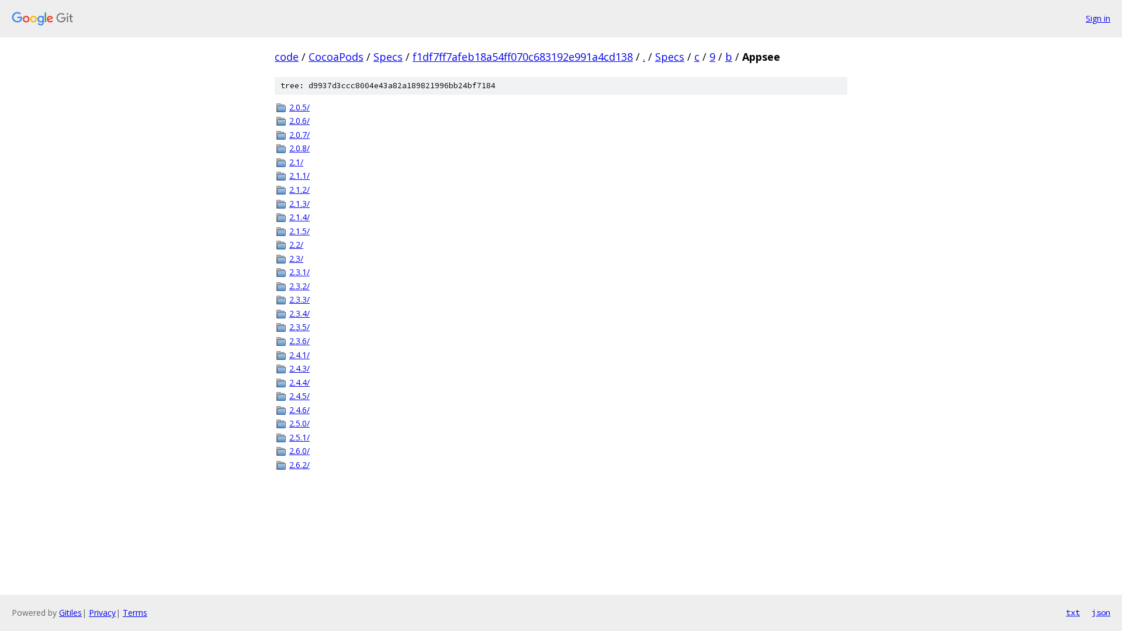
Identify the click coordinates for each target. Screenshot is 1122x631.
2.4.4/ (299, 382)
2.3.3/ (299, 299)
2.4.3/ (299, 368)
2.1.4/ (299, 217)
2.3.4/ (299, 313)
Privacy (102, 612)
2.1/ (296, 162)
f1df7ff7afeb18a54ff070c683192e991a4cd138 (523, 57)
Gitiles (70, 612)
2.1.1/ (299, 175)
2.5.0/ (299, 423)
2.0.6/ (299, 120)
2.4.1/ (299, 354)
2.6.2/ (299, 464)
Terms (135, 612)
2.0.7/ (299, 134)
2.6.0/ (299, 450)
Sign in (1098, 18)
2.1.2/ (299, 189)
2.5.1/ (299, 437)
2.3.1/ (299, 272)
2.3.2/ (299, 286)
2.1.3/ (299, 203)
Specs (388, 57)
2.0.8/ (299, 148)
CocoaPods (336, 57)
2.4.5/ (299, 395)
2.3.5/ (299, 326)
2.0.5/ (299, 107)
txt (1073, 612)
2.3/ (296, 258)
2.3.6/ (299, 340)
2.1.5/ (299, 231)
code (287, 57)
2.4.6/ (299, 409)
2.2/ (296, 244)
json (1101, 612)
